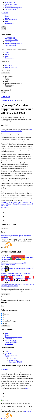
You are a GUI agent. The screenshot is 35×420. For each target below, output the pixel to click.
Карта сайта (9, 344)
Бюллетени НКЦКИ (11, 4)
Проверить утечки (11, 19)
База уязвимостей (10, 9)
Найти (3, 92)
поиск (3, 26)
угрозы (21, 236)
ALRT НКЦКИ (10, 2)
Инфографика (13, 360)
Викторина (8, 65)
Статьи (7, 16)
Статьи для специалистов (11, 318)
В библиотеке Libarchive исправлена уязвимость (17, 268)
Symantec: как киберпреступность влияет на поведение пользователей (15, 274)
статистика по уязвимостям (10, 236)
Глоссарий (8, 6)
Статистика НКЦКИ (15, 362)
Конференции (9, 23)
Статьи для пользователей (11, 316)
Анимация (12, 358)
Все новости (5, 207)
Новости (7, 21)
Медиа (7, 18)
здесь (27, 388)
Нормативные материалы (13, 7)
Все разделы (5, 72)
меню (3, 28)
